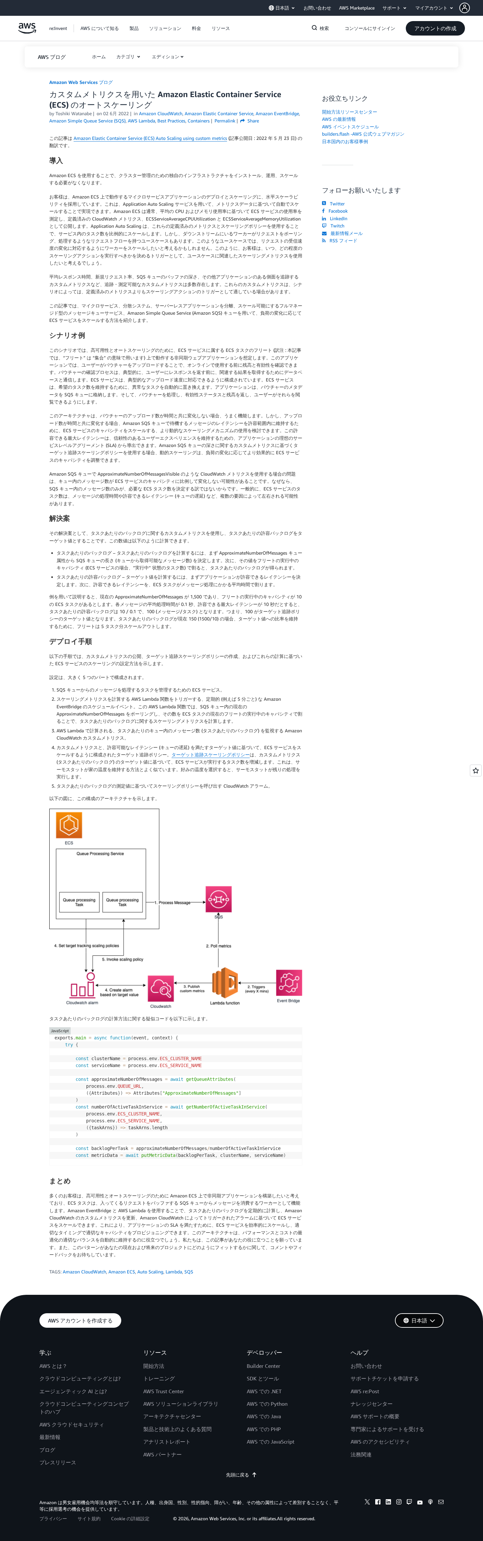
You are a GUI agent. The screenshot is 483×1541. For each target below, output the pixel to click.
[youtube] (420, 1502)
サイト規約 (89, 1518)
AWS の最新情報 (339, 119)
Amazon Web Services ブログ (81, 82)
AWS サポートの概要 (375, 1416)
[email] (441, 1502)
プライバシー (53, 1518)
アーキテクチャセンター (172, 1416)
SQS (188, 1271)
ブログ (47, 1450)
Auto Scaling (150, 1271)
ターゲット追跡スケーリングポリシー (211, 754)
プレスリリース (57, 1462)
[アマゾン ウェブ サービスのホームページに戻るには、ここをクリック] (27, 32)
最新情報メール (345, 233)
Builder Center (263, 1366)
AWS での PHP (264, 1429)
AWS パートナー (162, 1454)
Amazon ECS (121, 1271)
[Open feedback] (476, 770)
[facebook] (377, 1502)
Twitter (336, 203)
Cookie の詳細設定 (130, 1518)
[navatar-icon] (464, 8)
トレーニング (159, 1378)
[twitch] (409, 1502)
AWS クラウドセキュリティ (71, 1424)
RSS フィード (342, 240)
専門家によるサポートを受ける (387, 1429)
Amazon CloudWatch (84, 1271)
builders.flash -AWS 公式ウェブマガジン (363, 134)
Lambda (174, 1271)
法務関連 (361, 1454)
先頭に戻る (237, 1474)
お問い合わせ (366, 1366)
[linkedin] (388, 1502)
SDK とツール (263, 1378)
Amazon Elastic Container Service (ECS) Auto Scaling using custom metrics (150, 138)
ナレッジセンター (372, 1403)
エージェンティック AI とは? (73, 1391)
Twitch (336, 225)
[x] (367, 1502)
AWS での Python (267, 1403)
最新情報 (49, 1437)
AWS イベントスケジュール (350, 126)
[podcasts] (430, 1502)
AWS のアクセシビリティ (380, 1441)
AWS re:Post (365, 1391)
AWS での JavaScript (270, 1441)
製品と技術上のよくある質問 (177, 1429)
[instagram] (399, 1502)
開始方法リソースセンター (349, 112)
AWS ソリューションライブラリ (180, 1403)
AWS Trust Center (163, 1391)
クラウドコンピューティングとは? (80, 1378)
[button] (471, 8)
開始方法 (153, 1366)
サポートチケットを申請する (385, 1378)
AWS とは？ (53, 1366)
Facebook (337, 211)
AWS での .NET (264, 1391)
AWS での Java (264, 1416)
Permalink (225, 120)
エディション (165, 56)
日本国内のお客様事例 (345, 141)
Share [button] (252, 120)
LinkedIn (337, 218)
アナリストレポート (167, 1441)
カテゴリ (126, 56)
